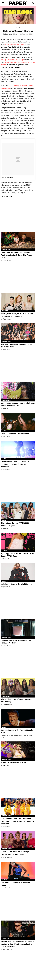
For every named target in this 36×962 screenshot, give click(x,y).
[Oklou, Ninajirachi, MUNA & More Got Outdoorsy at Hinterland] (18, 301)
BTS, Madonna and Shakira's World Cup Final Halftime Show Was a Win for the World (17, 821)
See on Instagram (7, 177)
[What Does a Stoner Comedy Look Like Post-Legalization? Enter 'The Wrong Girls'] (18, 240)
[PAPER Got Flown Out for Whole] (18, 421)
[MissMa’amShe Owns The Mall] (18, 749)
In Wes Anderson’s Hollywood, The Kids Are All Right (16, 641)
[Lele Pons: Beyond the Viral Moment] (18, 571)
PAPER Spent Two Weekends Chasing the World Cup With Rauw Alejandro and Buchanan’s (17, 944)
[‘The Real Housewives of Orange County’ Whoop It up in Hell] (18, 839)
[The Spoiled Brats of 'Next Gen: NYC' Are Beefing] (18, 686)
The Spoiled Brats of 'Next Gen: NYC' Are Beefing (17, 700)
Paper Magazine (7, 949)
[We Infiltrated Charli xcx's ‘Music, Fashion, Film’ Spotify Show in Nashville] (18, 449)
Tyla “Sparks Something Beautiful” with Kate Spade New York (18, 404)
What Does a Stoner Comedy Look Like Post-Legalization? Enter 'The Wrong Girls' (17, 255)
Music (18, 28)
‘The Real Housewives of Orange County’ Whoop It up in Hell (15, 853)
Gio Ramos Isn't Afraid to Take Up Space (15, 884)
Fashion (4, 550)
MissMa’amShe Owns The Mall (14, 762)
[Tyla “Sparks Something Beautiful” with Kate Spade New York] (18, 390)
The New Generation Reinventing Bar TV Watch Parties (17, 345)
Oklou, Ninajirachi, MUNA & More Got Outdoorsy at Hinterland (17, 315)
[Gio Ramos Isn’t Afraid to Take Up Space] (18, 870)
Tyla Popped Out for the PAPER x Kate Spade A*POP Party (17, 555)
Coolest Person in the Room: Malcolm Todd (17, 731)
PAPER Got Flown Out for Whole (15, 434)
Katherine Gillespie (11, 34)
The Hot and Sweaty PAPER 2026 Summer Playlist (15, 524)
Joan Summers (7, 704)
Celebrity (5, 938)
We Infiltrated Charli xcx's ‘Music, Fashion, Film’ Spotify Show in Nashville (15, 464)
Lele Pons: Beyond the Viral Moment (16, 584)
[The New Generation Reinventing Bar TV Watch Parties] (18, 331)
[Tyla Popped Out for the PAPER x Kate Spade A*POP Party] (18, 541)
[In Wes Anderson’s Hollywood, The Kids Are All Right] (18, 627)
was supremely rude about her (15, 44)
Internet (5, 581)
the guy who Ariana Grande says (12, 60)
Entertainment (7, 249)
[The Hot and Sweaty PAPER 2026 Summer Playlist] (18, 510)
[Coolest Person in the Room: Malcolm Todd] (18, 717)
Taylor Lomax (7, 260)
